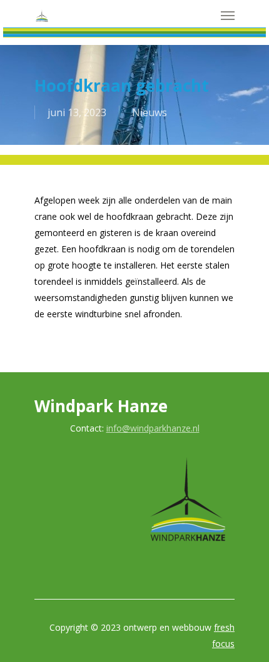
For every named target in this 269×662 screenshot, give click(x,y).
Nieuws (149, 112)
